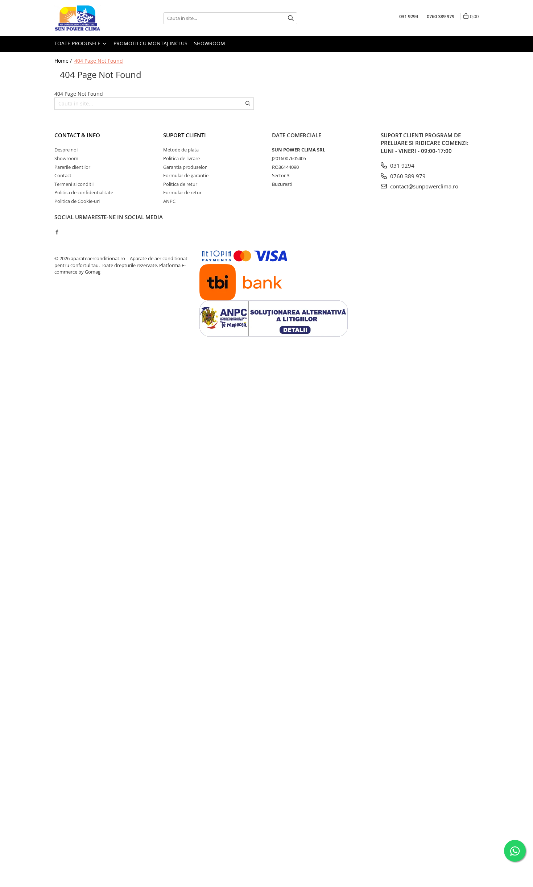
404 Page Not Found (98, 60)
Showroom (209, 43)
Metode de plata (181, 149)
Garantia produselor (185, 167)
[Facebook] (56, 232)
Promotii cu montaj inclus (150, 43)
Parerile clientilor (72, 167)
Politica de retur (180, 184)
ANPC (169, 201)
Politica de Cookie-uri (77, 201)
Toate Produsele (78, 43)
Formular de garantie (185, 175)
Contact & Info (77, 135)
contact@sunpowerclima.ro (423, 186)
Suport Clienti (184, 135)
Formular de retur (182, 192)
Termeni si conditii (74, 184)
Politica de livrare (181, 158)
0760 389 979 (407, 176)
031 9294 (401, 165)
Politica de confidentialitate (83, 192)
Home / (63, 60)
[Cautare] (290, 18)
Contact (62, 175)
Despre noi (66, 149)
